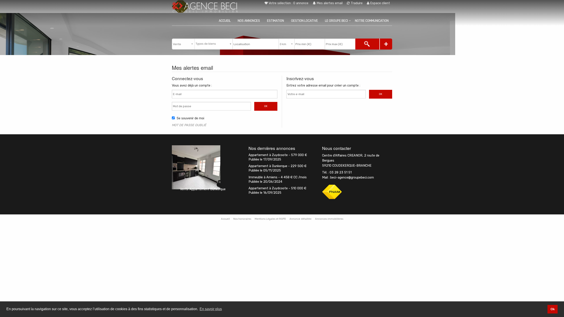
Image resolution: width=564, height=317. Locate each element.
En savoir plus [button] (211, 309)
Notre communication (372, 21)
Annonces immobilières (329, 218)
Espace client (379, 3)
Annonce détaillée (300, 218)
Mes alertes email (329, 3)
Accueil (225, 21)
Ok (265, 106)
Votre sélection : (288, 3)
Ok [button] (553, 309)
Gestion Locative (304, 21)
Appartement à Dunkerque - (277, 166)
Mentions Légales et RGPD (270, 218)
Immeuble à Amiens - (278, 177)
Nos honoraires (242, 218)
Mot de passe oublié (189, 125)
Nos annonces (249, 21)
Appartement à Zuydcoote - (278, 155)
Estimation (275, 21)
